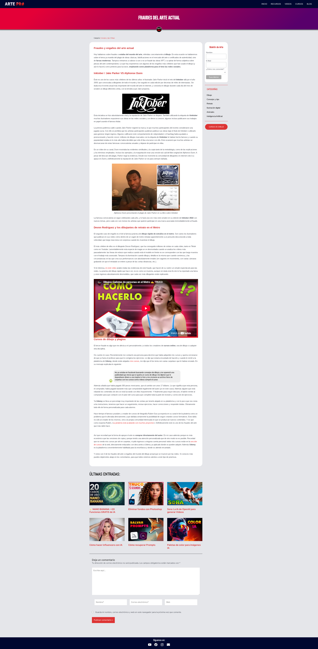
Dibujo (113, 38)
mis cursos (134, 361)
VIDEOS (288, 4)
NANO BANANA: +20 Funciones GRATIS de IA (102, 510)
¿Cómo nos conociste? (215, 69)
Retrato (210, 103)
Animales (210, 112)
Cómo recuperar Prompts (141, 545)
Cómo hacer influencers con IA (105, 545)
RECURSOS (276, 4)
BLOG (309, 4)
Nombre (209, 52)
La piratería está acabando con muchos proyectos (133, 423)
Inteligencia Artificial (214, 116)
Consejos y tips (105, 38)
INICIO (264, 4)
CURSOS (299, 4)
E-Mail (208, 61)
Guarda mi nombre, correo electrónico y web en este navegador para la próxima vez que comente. (138, 612)
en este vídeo (110, 268)
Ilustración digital (213, 108)
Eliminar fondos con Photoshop (145, 509)
